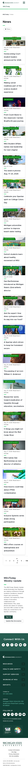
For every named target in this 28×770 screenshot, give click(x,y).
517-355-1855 (7, 694)
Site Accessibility (14, 756)
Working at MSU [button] (10, 679)
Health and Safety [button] (12, 669)
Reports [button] (6, 685)
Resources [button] (8, 664)
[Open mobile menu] (24, 2)
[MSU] (14, 658)
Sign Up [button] (8, 617)
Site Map (14, 752)
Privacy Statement (14, 754)
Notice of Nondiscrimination (9, 763)
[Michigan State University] (11, 2)
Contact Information (14, 750)
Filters (8, 29)
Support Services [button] (11, 674)
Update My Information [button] (13, 621)
